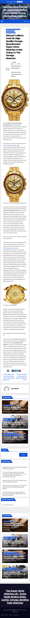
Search (4, 450)
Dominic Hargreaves (17, 411)
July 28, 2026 (8, 545)
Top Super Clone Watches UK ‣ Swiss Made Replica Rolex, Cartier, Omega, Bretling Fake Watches (15, 596)
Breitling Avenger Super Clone (10, 568)
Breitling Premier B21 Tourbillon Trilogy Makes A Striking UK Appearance (14, 409)
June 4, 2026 (8, 576)
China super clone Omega (11, 248)
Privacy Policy (16, 614)
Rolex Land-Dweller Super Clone (10, 433)
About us (6, 614)
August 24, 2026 (9, 527)
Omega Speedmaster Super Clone (13, 29)
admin (14, 62)
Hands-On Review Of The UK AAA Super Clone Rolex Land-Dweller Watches (14, 439)
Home (2, 614)
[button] (25, 21)
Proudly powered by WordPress (10, 609)
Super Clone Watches (10, 32)
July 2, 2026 (8, 560)
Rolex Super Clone (8, 435)
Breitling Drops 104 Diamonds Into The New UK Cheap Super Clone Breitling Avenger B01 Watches (15, 487)
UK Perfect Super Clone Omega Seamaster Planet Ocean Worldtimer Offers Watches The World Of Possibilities (14, 494)
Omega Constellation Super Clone (11, 418)
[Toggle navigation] (28, 21)
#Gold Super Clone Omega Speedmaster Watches (16, 74)
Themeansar (14, 611)
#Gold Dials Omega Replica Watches (16, 67)
